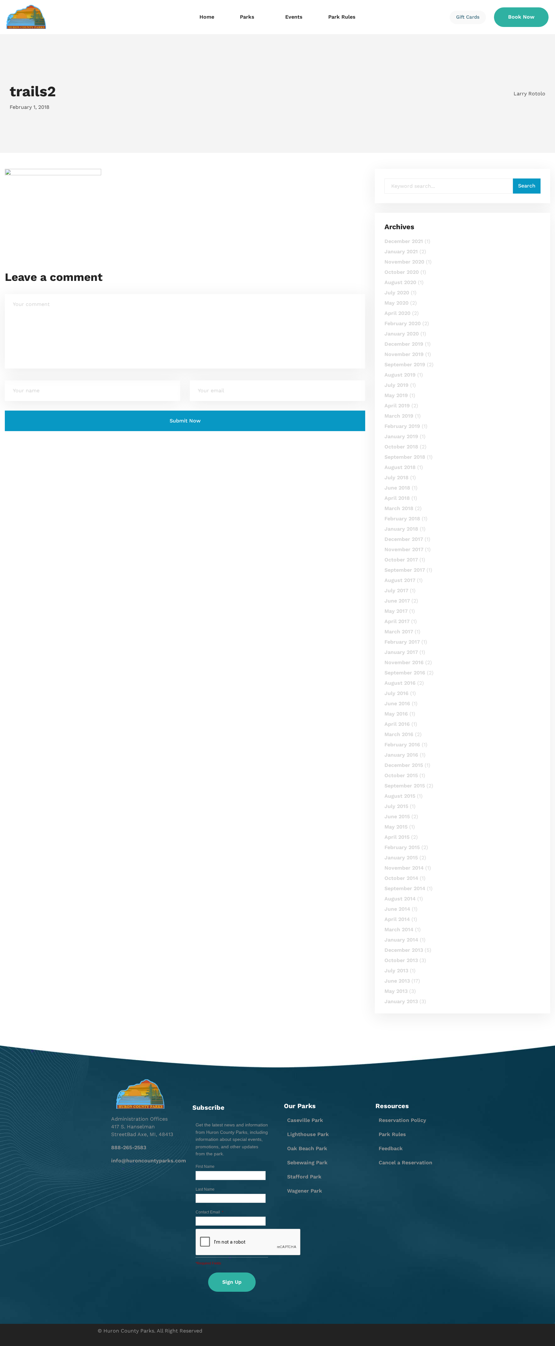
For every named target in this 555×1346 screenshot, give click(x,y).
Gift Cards (468, 17)
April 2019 (397, 406)
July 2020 (396, 293)
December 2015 (403, 765)
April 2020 (397, 313)
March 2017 (398, 632)
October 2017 (401, 560)
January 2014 (401, 940)
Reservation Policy (402, 1120)
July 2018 (396, 477)
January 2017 (401, 652)
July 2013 (396, 971)
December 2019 (403, 344)
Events (294, 17)
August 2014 (400, 899)
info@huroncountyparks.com (148, 1161)
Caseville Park (305, 1120)
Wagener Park (304, 1191)
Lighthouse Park (308, 1134)
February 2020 (402, 323)
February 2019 (402, 426)
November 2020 (404, 262)
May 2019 (396, 395)
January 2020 (401, 334)
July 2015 (396, 806)
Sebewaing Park (307, 1162)
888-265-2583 (128, 1147)
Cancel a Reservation (405, 1162)
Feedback (391, 1148)
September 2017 (404, 570)
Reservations (109, 59)
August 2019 (400, 375)
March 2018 (398, 508)
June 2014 (397, 909)
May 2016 (396, 714)
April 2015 (397, 837)
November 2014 (404, 868)
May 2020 (396, 303)
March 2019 (398, 416)
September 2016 (404, 673)
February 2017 (402, 642)
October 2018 (401, 447)
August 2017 (399, 580)
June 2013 (397, 981)
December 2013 (403, 950)
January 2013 (401, 1001)
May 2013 (396, 991)
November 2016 (404, 662)
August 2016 (400, 683)
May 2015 (396, 827)
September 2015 (404, 786)
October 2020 (401, 272)
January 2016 (401, 755)
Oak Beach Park (307, 1148)
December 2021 (403, 241)
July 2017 (396, 590)
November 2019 (404, 354)
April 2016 (397, 724)
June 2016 (397, 703)
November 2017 (403, 549)
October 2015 (401, 775)
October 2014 (401, 878)
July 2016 (396, 693)
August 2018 (400, 467)
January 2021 (401, 251)
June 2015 (397, 816)
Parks (247, 17)
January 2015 (401, 858)
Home (206, 17)
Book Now (521, 17)
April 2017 (397, 621)
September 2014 (404, 888)
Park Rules (342, 17)
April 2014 (397, 919)
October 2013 (401, 960)
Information (108, 48)
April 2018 (397, 498)
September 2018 (404, 457)
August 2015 (399, 796)
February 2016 (402, 745)
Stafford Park (304, 1177)
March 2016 (398, 734)
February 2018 (402, 519)
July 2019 (396, 385)
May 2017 (396, 611)
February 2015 (402, 847)
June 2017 (397, 601)
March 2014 (398, 929)
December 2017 (403, 539)
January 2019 (401, 436)
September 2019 (404, 364)
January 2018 (401, 529)
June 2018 (397, 488)
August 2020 (400, 282)
